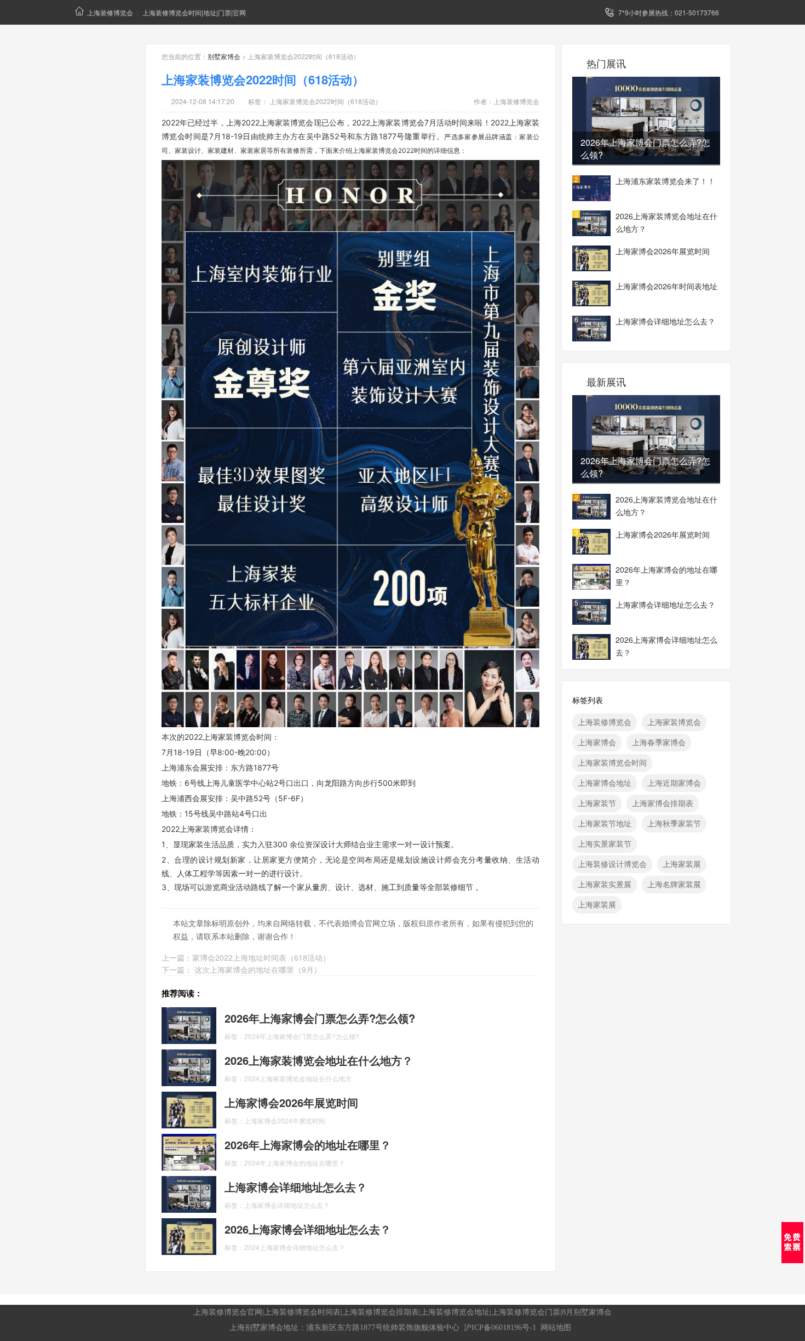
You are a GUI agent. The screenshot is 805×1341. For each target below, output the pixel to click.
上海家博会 (597, 742)
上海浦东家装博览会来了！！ (665, 180)
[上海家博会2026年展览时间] (189, 1108)
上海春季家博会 (659, 742)
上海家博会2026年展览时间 (663, 251)
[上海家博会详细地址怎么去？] (189, 1193)
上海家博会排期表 (662, 802)
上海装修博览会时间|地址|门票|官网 (194, 12)
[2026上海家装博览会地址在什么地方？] (189, 1066)
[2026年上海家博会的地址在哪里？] (189, 1150)
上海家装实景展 (604, 883)
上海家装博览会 (674, 721)
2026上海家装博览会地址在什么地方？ (666, 222)
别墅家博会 (224, 56)
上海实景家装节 (604, 843)
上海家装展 (682, 863)
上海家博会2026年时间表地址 (666, 286)
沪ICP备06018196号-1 (500, 1327)
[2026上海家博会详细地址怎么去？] (189, 1235)
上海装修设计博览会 (612, 863)
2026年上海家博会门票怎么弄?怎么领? (645, 148)
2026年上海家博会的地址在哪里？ (666, 575)
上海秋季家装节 (674, 823)
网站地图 (555, 1327)
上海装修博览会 (110, 12)
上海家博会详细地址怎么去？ (665, 321)
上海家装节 (597, 802)
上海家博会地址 (604, 782)
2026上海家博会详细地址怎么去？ (666, 646)
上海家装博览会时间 (612, 762)
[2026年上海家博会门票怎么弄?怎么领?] (189, 1024)
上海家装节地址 (604, 823)
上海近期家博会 (674, 782)
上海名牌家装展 (674, 883)
